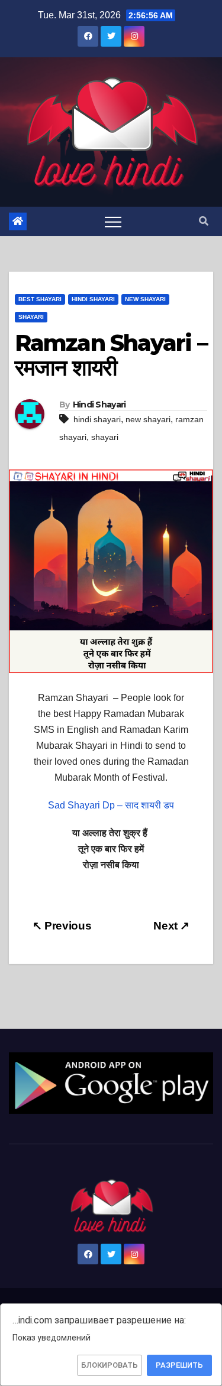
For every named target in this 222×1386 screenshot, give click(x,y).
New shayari (145, 299)
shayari (104, 437)
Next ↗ (171, 925)
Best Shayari (40, 299)
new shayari (148, 419)
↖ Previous (62, 925)
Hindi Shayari (93, 299)
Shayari (31, 317)
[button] (203, 221)
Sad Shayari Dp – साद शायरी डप (111, 805)
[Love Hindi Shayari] (111, 1083)
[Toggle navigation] (113, 221)
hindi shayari (97, 419)
